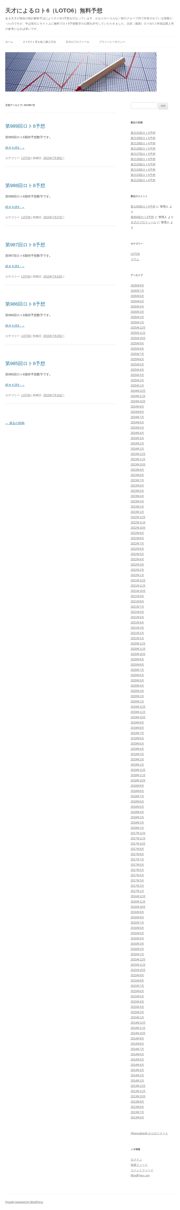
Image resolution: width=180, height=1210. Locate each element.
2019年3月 (137, 754)
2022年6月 (137, 548)
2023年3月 (137, 501)
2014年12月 (138, 1022)
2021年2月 (137, 633)
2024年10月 (138, 401)
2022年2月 (137, 570)
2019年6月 (137, 738)
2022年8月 (137, 538)
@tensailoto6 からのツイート (149, 1133)
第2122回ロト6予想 (143, 180)
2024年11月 (138, 396)
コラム (135, 259)
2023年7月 (137, 480)
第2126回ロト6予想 (143, 159)
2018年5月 (137, 806)
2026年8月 (137, 285)
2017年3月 (137, 880)
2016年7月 (137, 922)
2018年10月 (138, 780)
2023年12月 (138, 454)
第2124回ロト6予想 (143, 169)
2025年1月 (137, 385)
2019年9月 (137, 722)
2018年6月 (137, 801)
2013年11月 (138, 1091)
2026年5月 (137, 301)
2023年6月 (137, 485)
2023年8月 (137, 475)
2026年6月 (137, 296)
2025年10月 (138, 338)
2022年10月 (138, 527)
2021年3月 (137, 627)
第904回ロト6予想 (142, 217)
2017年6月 (137, 864)
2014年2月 (137, 1075)
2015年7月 (137, 986)
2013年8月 (137, 1107)
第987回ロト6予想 (25, 244)
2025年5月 (137, 364)
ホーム (9, 41)
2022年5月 (137, 554)
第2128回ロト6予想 (143, 148)
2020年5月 (137, 680)
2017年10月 (138, 843)
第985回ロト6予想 (25, 363)
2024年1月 (137, 448)
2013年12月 (138, 1086)
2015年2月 (137, 1012)
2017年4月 (137, 875)
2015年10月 (138, 970)
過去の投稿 (15, 423)
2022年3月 (137, 564)
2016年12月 (138, 896)
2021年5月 (137, 617)
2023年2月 (137, 506)
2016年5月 (137, 933)
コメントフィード (142, 1170)
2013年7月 (137, 1112)
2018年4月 (137, 812)
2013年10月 (138, 1096)
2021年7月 (137, 606)
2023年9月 (137, 469)
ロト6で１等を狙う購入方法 (39, 41)
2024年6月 (137, 422)
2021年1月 (137, 638)
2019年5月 (137, 743)
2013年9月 (137, 1101)
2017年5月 (137, 870)
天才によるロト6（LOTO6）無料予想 (54, 10)
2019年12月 (138, 706)
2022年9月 (137, 533)
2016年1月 (137, 954)
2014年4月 (137, 1065)
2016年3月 (137, 943)
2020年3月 (137, 691)
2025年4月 (137, 369)
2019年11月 (138, 712)
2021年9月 (137, 596)
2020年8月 (137, 664)
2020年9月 (137, 659)
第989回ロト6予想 (25, 126)
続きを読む (15, 147)
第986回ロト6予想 (25, 304)
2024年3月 (137, 438)
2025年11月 (138, 333)
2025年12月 (138, 327)
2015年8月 (137, 980)
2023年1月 (137, 512)
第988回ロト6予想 (25, 185)
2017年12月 (138, 833)
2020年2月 (137, 696)
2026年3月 (137, 312)
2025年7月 (137, 354)
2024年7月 (137, 417)
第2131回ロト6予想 (143, 132)
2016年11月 (138, 901)
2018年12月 (138, 770)
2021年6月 (137, 612)
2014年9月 (137, 1038)
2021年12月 (138, 580)
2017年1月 (137, 891)
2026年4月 (137, 306)
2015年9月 (137, 975)
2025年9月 (137, 343)
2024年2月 (137, 443)
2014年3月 (137, 1070)
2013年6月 (137, 1117)
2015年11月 (138, 964)
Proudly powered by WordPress (24, 1202)
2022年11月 (138, 522)
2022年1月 (137, 575)
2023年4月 (137, 496)
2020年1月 (137, 701)
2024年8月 (137, 412)
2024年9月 (137, 406)
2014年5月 (137, 1059)
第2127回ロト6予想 (143, 154)
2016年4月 (137, 938)
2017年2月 (137, 885)
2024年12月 (138, 391)
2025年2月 (137, 380)
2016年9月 (137, 912)
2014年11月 (138, 1028)
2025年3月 (137, 375)
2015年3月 (137, 1007)
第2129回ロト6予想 (143, 143)
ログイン (136, 1159)
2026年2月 (137, 317)
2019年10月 (138, 717)
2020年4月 (137, 685)
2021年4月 (137, 622)
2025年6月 (137, 359)
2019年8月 (137, 728)
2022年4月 (137, 559)
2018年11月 (138, 775)
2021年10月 (138, 591)
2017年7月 (137, 859)
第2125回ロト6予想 (143, 164)
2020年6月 (137, 675)
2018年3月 (137, 817)
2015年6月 (137, 991)
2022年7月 (137, 543)
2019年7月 (137, 733)
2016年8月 (137, 917)
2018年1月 (137, 828)
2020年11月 (138, 649)
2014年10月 (138, 1033)
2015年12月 (138, 959)
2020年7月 (137, 670)
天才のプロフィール (77, 41)
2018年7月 (137, 796)
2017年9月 (137, 849)
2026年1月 (137, 322)
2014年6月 (137, 1054)
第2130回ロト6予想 (143, 138)
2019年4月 (137, 749)
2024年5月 (137, 427)
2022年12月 (138, 517)
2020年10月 (138, 654)
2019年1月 (137, 764)
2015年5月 (137, 996)
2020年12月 (138, 643)
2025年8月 (137, 348)
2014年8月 (137, 1043)
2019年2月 (137, 759)
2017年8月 (137, 854)
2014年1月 (137, 1080)
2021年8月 (137, 601)
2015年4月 (137, 1001)
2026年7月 (137, 290)
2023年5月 (137, 491)
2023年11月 (138, 459)
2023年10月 (138, 464)
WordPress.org (140, 1175)
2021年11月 (138, 585)
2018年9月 (137, 785)
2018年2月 (137, 822)
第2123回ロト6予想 (143, 175)
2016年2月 (137, 949)
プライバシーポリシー (112, 41)
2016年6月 (137, 928)
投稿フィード (139, 1165)
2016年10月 (138, 907)
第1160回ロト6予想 (143, 206)
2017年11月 (138, 838)
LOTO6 (26, 158)
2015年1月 (137, 1017)
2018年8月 (137, 791)
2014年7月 (137, 1049)
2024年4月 (137, 433)
